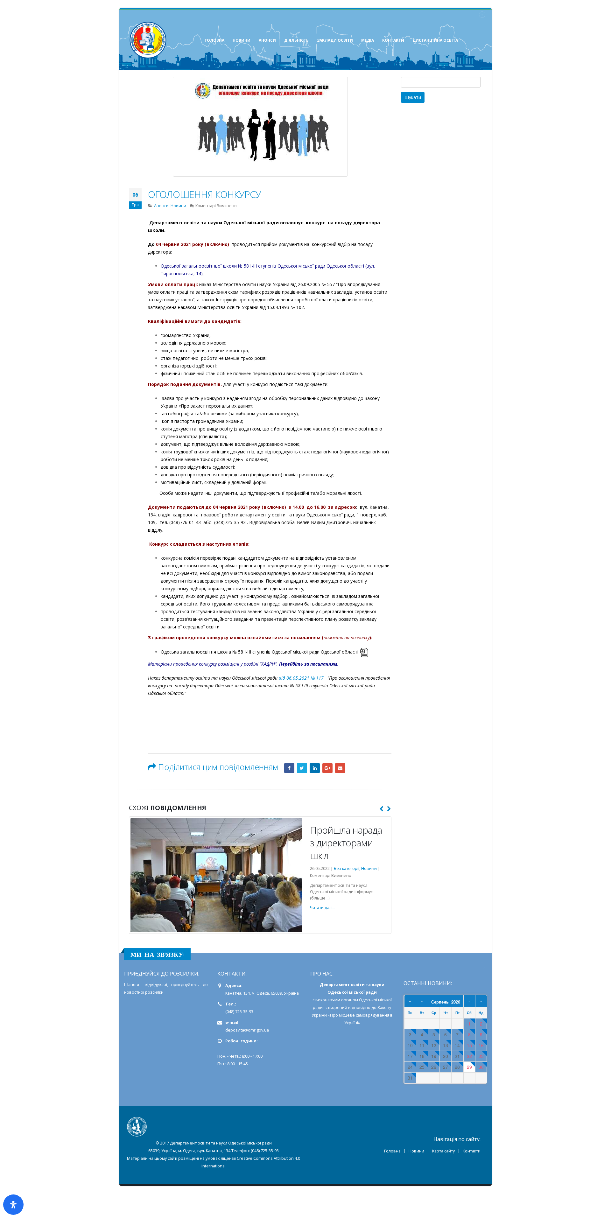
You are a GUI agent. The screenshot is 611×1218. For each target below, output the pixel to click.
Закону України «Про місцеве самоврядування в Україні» (352, 1014)
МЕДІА (367, 40)
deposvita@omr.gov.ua (247, 1029)
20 (445, 1056)
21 (457, 1056)
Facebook (289, 768)
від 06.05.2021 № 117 (301, 678)
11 (422, 1045)
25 (422, 1066)
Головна (392, 1150)
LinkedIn (315, 768)
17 (410, 1056)
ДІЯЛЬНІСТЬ (296, 40)
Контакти (472, 1150)
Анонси (161, 205)
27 (445, 1066)
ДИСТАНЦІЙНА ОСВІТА (435, 40)
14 (457, 1045)
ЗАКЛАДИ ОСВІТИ (335, 40)
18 (422, 1056)
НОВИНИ (241, 40)
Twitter (302, 768)
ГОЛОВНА (214, 40)
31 (410, 1077)
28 (457, 1066)
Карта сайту (443, 1150)
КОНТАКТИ (393, 40)
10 (410, 1045)
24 (410, 1066)
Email (340, 768)
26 (433, 1066)
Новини (178, 205)
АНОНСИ (267, 40)
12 (433, 1045)
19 (433, 1056)
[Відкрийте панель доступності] (13, 1204)
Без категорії (317, 881)
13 (445, 1045)
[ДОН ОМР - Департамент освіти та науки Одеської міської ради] (148, 40)
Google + (327, 768)
